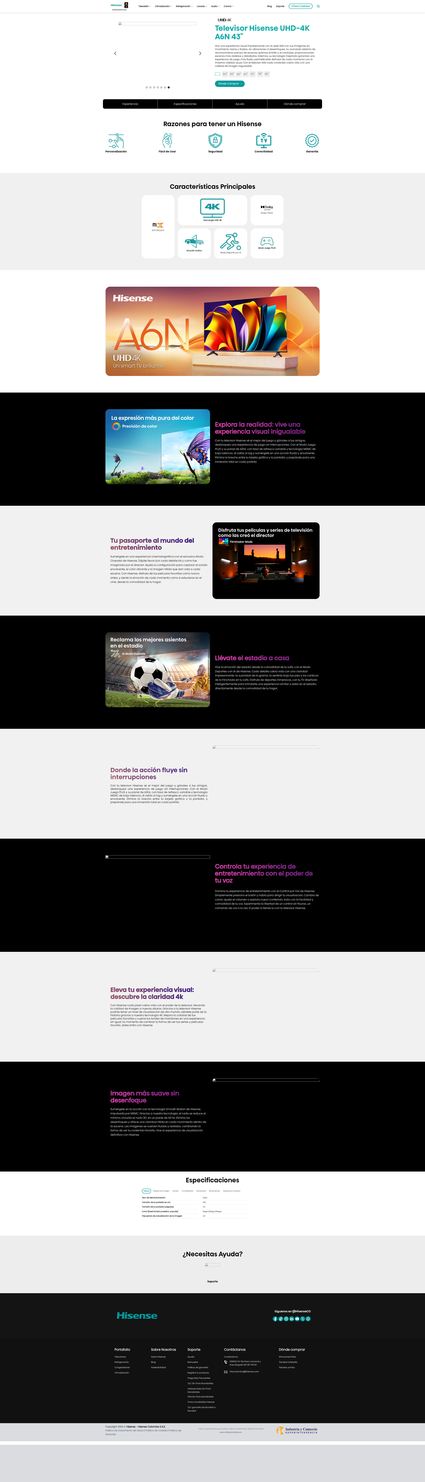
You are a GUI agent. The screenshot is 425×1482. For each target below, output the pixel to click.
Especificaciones (185, 111)
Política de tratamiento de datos (124, 1437)
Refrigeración (183, 6)
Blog (269, 6)
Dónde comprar (295, 111)
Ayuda (240, 111)
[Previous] (116, 57)
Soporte (280, 6)
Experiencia (130, 111)
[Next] (200, 57)
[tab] (146, 1197)
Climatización (162, 6)
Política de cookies (156, 1437)
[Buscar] (318, 6)
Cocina (227, 6)
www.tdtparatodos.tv (231, 1438)
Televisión (144, 6)
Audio (214, 6)
